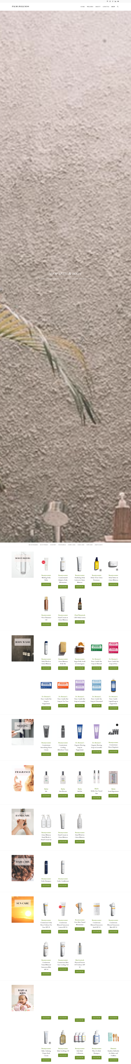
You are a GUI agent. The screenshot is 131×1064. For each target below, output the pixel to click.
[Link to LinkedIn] (115, 1)
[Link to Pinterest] (107, 1)
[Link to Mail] (118, 1)
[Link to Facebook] (112, 1)
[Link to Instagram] (110, 1)
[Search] (117, 7)
